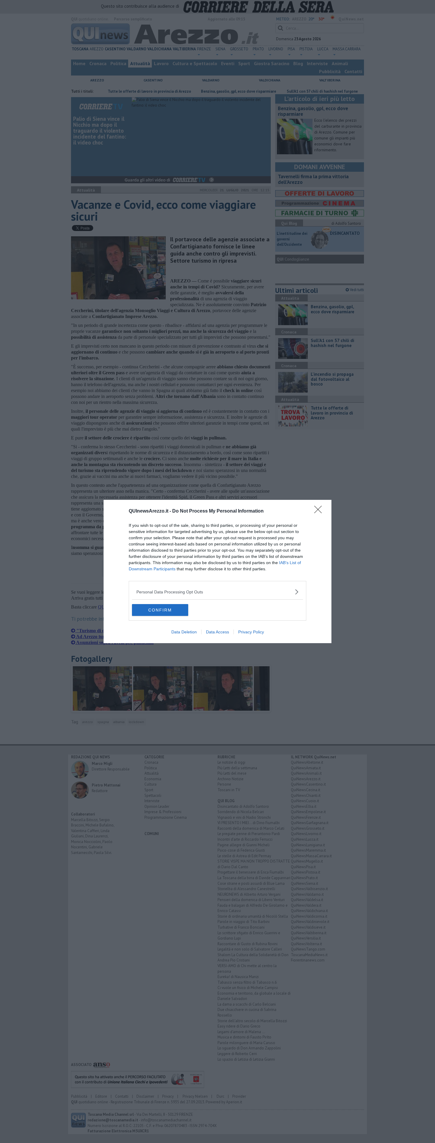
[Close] (320, 511)
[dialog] (217, 571)
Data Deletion (184, 632)
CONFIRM (160, 610)
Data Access (217, 632)
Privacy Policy (251, 632)
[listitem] (217, 592)
